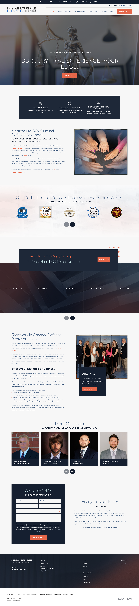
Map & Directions (45, 571)
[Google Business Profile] (122, 564)
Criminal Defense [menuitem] (80, 11)
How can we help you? (22, 514)
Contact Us (86, 582)
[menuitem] (9, 600)
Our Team (86, 570)
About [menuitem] (60, 11)
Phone (18, 505)
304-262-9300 (125, 6)
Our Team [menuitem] (68, 11)
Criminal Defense (88, 573)
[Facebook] (126, 564)
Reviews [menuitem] (104, 11)
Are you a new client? (22, 510)
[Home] (21, 9)
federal (25, 155)
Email (41, 505)
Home (85, 563)
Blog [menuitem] (111, 11)
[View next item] (72, 224)
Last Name (42, 500)
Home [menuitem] (52, 11)
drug (54, 169)
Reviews (85, 576)
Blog (84, 579)
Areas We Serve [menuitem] (93, 11)
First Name (19, 500)
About (85, 567)
